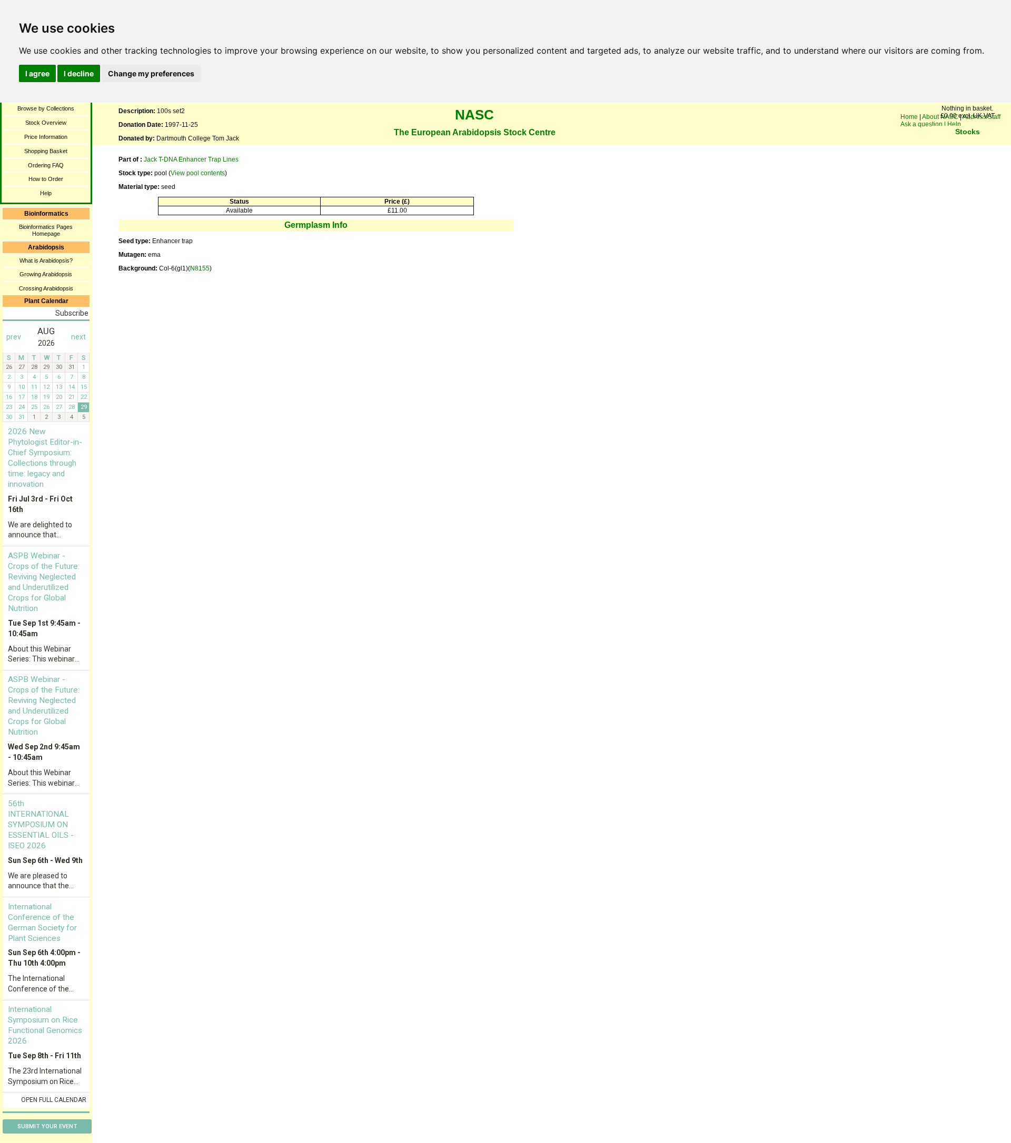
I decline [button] (79, 73)
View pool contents (198, 173)
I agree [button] (37, 73)
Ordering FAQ (46, 165)
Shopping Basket (45, 151)
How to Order (45, 179)
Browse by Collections (45, 108)
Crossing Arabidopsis (46, 288)
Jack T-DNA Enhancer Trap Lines (191, 159)
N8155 (200, 268)
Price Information (45, 137)
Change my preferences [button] (151, 73)
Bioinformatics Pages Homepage (46, 230)
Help (46, 193)
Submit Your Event (47, 1126)
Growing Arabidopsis (45, 274)
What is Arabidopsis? (46, 260)
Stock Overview (45, 122)
